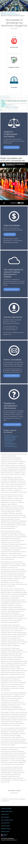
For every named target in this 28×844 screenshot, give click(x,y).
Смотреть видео (5, 814)
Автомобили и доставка (10, 443)
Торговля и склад (9, 434)
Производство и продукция (11, 436)
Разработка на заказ (5, 828)
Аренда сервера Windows (11, 289)
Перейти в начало (5, 831)
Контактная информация (11, 375)
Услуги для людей (9, 444)
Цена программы (9, 234)
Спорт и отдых (8, 442)
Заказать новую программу (12, 424)
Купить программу (5, 825)
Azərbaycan (5, 834)
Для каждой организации (11, 446)
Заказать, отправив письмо (12, 370)
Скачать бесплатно (10, 328)
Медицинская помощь (10, 439)
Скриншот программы (6, 808)
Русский (4, 835)
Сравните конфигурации (11, 147)
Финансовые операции (10, 437)
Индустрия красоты (9, 440)
